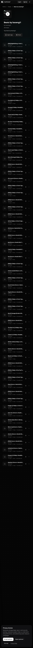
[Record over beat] (25, 44)
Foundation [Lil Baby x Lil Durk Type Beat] (15, 100)
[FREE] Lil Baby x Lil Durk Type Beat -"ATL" (15, 143)
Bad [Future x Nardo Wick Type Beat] (15, 242)
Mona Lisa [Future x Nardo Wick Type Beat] (15, 427)
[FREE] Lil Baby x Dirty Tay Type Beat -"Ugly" (15, 370)
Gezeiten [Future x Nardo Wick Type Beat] (15, 462)
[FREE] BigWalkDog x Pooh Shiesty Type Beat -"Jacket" (15, 64)
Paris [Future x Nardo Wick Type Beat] (15, 135)
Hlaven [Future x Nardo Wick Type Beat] (15, 348)
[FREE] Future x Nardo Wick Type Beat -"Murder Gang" (15, 235)
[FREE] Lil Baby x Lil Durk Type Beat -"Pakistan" (15, 377)
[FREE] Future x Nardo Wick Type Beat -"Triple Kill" (15, 214)
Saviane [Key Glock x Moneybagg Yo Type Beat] (15, 419)
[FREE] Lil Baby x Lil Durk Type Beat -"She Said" (15, 86)
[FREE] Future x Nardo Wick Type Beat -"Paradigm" (15, 441)
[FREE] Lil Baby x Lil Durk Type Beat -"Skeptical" (15, 306)
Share (19, 35)
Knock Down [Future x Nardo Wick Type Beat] (15, 285)
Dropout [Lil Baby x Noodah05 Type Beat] (15, 455)
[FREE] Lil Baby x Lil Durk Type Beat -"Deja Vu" (15, 398)
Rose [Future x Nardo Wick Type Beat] (15, 384)
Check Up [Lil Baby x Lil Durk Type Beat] (15, 150)
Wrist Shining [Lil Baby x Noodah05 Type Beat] (15, 157)
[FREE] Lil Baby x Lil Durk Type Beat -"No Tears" (15, 192)
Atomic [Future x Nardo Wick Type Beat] (15, 434)
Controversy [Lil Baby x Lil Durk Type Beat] (15, 93)
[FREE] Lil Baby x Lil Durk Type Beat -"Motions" (15, 79)
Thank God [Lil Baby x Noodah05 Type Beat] (15, 114)
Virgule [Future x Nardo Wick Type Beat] (15, 292)
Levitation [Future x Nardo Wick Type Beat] (15, 448)
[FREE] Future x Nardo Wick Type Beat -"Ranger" (15, 320)
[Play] (8, 14)
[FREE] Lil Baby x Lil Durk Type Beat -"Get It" (15, 57)
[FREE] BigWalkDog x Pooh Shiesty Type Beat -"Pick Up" (15, 72)
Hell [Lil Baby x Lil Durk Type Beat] (15, 221)
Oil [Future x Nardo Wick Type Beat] (15, 228)
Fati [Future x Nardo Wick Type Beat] (15, 256)
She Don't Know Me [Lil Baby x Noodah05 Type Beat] (15, 121)
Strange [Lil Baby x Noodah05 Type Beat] (15, 107)
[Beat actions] (29, 44)
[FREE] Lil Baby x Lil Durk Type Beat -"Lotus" (15, 171)
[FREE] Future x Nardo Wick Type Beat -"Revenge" (15, 391)
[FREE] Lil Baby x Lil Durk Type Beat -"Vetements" (15, 277)
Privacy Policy (14, 643)
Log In (19, 2)
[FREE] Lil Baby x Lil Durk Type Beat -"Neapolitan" (15, 50)
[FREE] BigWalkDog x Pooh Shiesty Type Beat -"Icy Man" (15, 43)
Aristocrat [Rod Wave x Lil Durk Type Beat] (15, 270)
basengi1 (10, 45)
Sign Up (25, 2)
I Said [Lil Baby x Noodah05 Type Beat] (15, 249)
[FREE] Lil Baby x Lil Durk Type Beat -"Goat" (15, 263)
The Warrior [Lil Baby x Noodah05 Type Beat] (15, 327)
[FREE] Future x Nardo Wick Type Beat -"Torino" (15, 363)
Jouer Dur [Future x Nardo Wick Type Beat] (15, 412)
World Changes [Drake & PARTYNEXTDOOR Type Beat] (15, 313)
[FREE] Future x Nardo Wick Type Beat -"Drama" (15, 199)
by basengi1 (7, 25)
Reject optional (19, 639)
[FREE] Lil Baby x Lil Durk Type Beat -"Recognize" (15, 185)
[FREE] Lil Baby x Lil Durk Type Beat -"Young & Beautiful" (15, 299)
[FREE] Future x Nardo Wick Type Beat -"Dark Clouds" (15, 164)
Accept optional (8, 639)
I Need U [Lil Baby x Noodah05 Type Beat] (15, 334)
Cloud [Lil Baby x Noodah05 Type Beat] (15, 128)
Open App (10, 35)
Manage (6, 643)
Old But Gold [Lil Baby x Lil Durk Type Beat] (15, 341)
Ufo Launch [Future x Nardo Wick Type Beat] (15, 178)
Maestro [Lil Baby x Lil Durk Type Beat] (15, 356)
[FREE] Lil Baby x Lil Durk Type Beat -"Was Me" (15, 206)
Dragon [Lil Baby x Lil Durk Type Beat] (15, 405)
